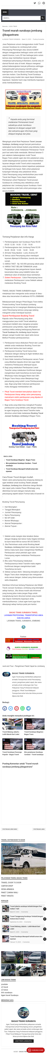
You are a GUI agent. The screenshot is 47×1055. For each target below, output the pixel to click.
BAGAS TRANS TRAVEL (26, 1051)
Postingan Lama (39, 829)
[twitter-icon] (35, 3)
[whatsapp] (22, 708)
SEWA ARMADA (7, 889)
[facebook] (4, 708)
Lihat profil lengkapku (23, 1041)
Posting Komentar (38, 39)
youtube (4, 984)
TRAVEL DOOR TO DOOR (11, 883)
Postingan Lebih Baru (10, 829)
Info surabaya (6, 992)
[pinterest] (16, 708)
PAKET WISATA (7, 896)
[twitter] (10, 708)
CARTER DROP (7, 886)
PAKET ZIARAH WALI (9, 892)
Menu (5, 12)
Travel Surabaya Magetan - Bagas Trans (20, 460)
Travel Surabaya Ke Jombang (14, 332)
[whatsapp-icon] (39, 3)
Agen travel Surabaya (9, 995)
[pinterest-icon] (44, 3)
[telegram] (28, 708)
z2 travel (4, 987)
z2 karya (4, 990)
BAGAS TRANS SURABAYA (23, 1021)
